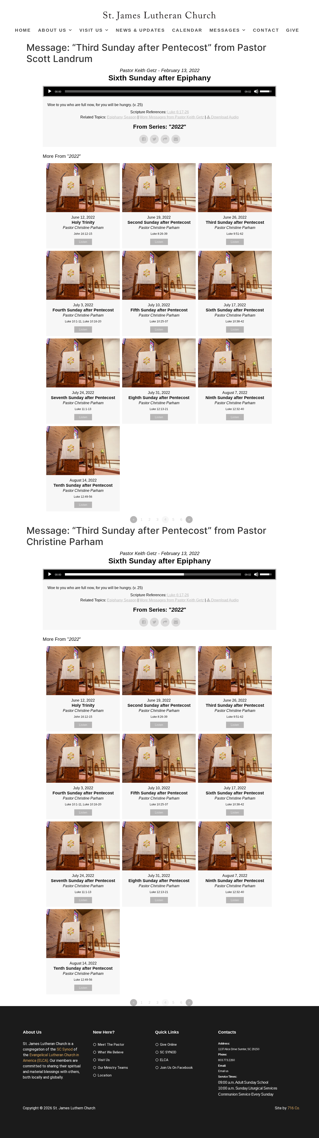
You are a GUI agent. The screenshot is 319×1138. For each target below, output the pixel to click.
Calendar (187, 30)
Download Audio (225, 117)
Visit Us (91, 30)
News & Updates (140, 30)
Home (23, 30)
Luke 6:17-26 (178, 112)
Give (292, 30)
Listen (83, 242)
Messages (224, 30)
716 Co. (293, 1108)
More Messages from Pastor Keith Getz (171, 117)
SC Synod (65, 1049)
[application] (159, 91)
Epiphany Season (122, 117)
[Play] (49, 91)
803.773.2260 (226, 1060)
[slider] (153, 91)
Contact (266, 30)
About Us (52, 30)
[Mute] (256, 91)
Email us (223, 1071)
